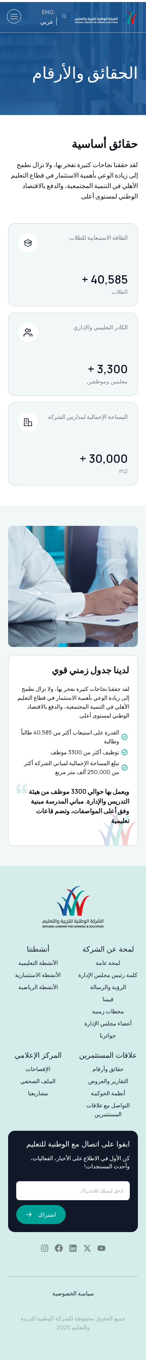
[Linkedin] (73, 1248)
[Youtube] (101, 1248)
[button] (14, 16)
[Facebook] (59, 1248)
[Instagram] (45, 1248)
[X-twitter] (87, 1248)
